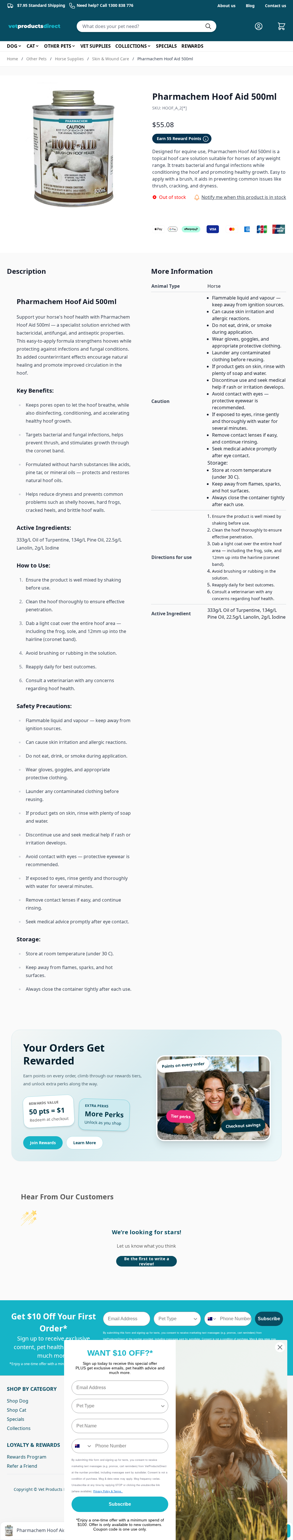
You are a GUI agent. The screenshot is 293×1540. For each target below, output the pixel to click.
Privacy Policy (102, 1491)
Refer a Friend (22, 1466)
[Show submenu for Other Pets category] (73, 46)
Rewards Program (26, 1457)
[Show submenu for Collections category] (149, 46)
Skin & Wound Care (110, 58)
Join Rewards (43, 1142)
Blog (250, 5)
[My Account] (261, 26)
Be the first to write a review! (146, 1261)
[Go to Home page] (35, 26)
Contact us (275, 5)
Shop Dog (17, 1401)
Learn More (84, 1142)
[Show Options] (195, 1319)
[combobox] (176, 1319)
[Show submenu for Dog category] (19, 46)
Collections (19, 1428)
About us (226, 5)
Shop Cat (16, 1410)
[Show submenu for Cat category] (37, 46)
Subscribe (269, 1318)
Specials (15, 1419)
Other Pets (36, 58)
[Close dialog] (280, 1347)
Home (12, 58)
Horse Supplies (69, 58)
